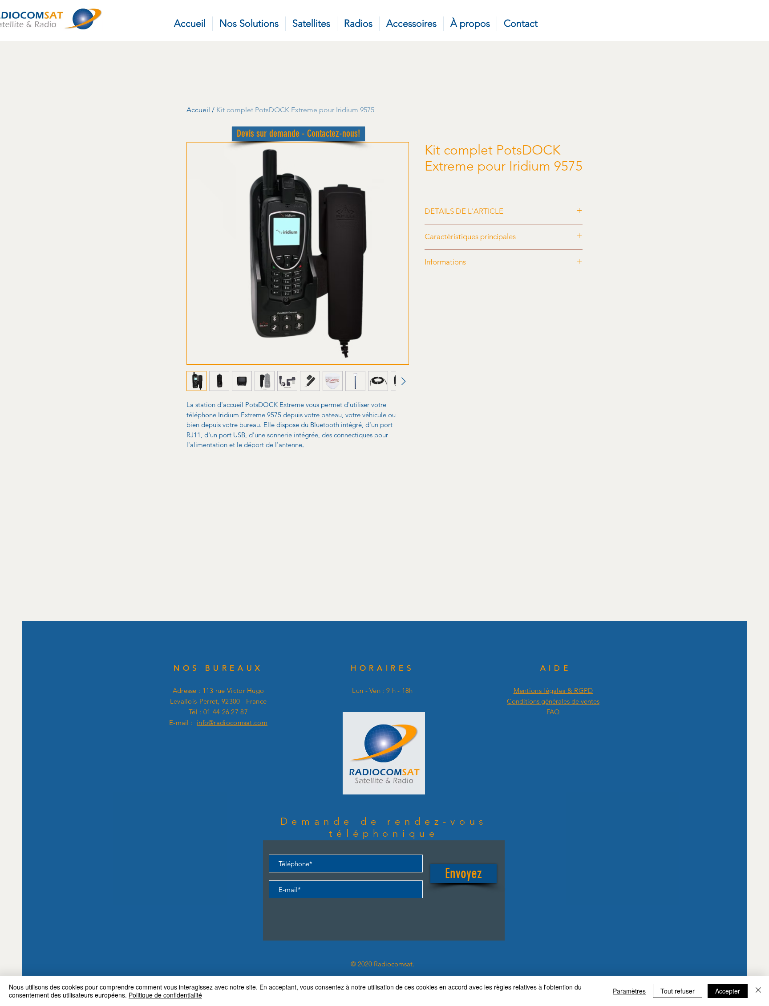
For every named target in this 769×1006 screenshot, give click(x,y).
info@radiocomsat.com (232, 722)
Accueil (198, 110)
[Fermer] (758, 991)
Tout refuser (677, 990)
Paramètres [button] (629, 990)
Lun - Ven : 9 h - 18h (382, 690)
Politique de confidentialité (165, 994)
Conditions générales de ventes (553, 701)
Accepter (727, 990)
